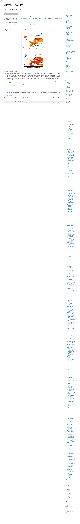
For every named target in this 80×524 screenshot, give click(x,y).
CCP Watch (68, 28)
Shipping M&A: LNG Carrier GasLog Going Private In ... (70, 240)
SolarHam (68, 56)
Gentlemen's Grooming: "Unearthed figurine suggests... (71, 135)
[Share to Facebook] (20, 101)
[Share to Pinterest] (22, 101)
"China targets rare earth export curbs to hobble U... (71, 419)
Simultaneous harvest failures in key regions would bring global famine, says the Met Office (30, 18)
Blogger (44, 521)
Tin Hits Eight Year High (71, 442)
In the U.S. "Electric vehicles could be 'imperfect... (70, 348)
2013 (67, 490)
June (68, 98)
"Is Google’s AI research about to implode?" (71, 229)
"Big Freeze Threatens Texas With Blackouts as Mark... (71, 463)
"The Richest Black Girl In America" (70, 127)
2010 (67, 494)
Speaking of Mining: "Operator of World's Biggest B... (70, 220)
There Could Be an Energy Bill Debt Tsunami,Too (70, 378)
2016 (67, 486)
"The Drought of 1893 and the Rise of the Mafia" (70, 366)
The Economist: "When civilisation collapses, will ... (71, 147)
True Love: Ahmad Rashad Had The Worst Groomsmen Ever (70, 466)
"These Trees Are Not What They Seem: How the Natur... (70, 166)
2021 (67, 89)
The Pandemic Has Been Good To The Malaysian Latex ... (70, 401)
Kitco (67, 44)
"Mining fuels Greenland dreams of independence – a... (71, 122)
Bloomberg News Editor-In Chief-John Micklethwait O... (70, 336)
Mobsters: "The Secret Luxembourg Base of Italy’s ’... (71, 425)
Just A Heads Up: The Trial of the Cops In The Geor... (70, 313)
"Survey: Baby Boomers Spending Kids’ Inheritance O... (71, 211)
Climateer (67, 512)
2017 (67, 485)
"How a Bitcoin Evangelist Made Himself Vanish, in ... (70, 287)
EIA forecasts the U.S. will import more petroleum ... (70, 277)
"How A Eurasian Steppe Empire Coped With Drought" (71, 301)
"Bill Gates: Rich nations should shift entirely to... (71, 460)
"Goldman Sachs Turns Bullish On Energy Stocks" (71, 354)
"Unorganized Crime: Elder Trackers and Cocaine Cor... (70, 119)
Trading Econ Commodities (68, 61)
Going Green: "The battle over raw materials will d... (70, 132)
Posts (68, 75)
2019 (67, 482)
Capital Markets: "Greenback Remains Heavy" (70, 416)
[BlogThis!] (18, 101)
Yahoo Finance (68, 67)
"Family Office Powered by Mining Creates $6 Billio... (71, 223)
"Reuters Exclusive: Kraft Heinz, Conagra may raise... (71, 384)
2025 (67, 83)
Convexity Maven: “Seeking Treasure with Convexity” (70, 199)
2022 (67, 87)
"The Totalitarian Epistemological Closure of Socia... (70, 304)
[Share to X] (19, 101)
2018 (67, 483)
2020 (67, 481)
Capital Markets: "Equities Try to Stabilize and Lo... (70, 217)
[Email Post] (15, 101)
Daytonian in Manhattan (70, 29)
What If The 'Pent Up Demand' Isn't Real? (70, 125)
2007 (67, 498)
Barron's (67, 21)
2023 (67, 86)
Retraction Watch (69, 52)
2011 (67, 493)
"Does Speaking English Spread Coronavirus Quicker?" (70, 255)
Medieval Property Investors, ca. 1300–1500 (70, 290)
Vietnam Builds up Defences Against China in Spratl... (70, 116)
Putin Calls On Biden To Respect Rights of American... (71, 205)
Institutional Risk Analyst (70, 40)
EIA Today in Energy (69, 32)
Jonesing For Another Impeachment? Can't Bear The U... (71, 307)
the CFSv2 (51, 29)
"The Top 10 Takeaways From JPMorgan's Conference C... (71, 173)
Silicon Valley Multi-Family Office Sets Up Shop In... (70, 182)
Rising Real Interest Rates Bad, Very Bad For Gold (71, 410)
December (69, 90)
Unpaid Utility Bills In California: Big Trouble (70, 252)
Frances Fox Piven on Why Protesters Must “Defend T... (71, 339)
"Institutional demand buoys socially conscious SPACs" (70, 363)
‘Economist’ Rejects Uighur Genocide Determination (70, 431)
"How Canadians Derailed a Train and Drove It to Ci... (71, 234)
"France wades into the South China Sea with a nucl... (70, 448)
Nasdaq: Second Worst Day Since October (71, 246)
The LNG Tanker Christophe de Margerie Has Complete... (70, 267)
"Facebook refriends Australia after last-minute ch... (70, 231)
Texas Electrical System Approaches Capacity (71, 457)
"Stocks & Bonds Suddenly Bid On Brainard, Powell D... (71, 208)
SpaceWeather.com (69, 71)
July (68, 97)
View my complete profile (66, 506)
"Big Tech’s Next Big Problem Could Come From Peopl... (70, 390)
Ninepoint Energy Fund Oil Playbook (71, 194)
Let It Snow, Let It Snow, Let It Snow (71, 333)
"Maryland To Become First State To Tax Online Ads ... (70, 381)
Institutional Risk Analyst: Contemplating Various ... (70, 404)
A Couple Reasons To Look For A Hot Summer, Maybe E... (70, 328)
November (69, 91)
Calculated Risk (68, 27)
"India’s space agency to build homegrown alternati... (70, 454)
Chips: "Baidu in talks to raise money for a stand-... (71, 437)
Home (34, 106)
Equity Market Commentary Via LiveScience (70, 280)
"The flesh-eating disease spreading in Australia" (71, 319)
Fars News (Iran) (69, 35)
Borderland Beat (69, 26)
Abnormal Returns (69, 15)
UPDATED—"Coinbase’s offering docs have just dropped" (70, 169)
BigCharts (68, 22)
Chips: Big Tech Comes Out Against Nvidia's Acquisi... (71, 310)
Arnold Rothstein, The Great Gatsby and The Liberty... (70, 284)
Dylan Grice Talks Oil (70, 471)
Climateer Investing (13, 5)
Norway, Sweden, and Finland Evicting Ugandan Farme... (70, 191)
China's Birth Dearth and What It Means (70, 398)
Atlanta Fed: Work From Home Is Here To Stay (71, 106)
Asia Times (68, 19)
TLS (67, 59)
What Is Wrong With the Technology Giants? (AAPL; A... (71, 249)
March (68, 102)
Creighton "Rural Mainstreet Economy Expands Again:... (71, 226)
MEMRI (67, 47)
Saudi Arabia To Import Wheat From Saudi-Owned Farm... (70, 155)
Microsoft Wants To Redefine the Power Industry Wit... (70, 395)
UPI (67, 64)
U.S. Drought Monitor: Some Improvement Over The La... (70, 179)
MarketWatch (68, 46)
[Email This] (17, 101)
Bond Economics (69, 25)
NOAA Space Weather (69, 50)
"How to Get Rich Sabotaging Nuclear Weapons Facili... (70, 351)
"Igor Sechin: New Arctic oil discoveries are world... (71, 331)
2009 (67, 496)
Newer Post (6, 106)
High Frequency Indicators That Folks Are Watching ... (71, 188)
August (68, 95)
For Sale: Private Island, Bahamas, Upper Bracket (71, 141)
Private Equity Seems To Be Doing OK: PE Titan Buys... (70, 434)
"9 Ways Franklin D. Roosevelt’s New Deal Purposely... (70, 109)
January (68, 479)
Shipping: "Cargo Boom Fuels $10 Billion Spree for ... (71, 372)
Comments (68, 77)
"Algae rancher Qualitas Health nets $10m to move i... (71, 271)
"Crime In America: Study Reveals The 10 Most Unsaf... (70, 202)
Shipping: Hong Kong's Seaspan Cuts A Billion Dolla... (71, 445)
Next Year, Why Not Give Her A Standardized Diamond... (70, 474)
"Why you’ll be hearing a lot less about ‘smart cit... (70, 237)
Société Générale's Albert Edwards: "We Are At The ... (71, 158)
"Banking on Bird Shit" (70, 160)
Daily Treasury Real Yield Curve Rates (70, 407)
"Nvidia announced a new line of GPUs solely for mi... (70, 322)
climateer (68, 503)
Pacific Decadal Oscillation (70, 51)
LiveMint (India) (68, 45)
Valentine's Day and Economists (70, 470)
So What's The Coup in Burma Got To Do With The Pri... (70, 387)
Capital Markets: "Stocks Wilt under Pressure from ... (70, 264)
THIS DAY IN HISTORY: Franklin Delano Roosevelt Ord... (71, 316)
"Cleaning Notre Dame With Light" (70, 298)
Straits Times (68, 57)
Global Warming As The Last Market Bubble (71, 293)
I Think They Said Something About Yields (70, 413)
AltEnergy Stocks (69, 16)
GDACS (67, 39)
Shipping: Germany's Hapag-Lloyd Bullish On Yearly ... (71, 369)
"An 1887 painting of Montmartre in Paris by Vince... (70, 129)
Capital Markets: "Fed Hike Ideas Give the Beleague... (70, 152)
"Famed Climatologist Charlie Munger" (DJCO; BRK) (70, 144)
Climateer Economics (69, 511)
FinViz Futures (68, 38)
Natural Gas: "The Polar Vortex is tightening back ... (71, 345)
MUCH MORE (8, 95)
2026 (67, 82)
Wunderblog (68, 66)
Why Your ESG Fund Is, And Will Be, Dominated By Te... (71, 428)
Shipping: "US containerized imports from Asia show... (70, 112)
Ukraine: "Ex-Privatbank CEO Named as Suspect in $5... (71, 163)
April (68, 101)
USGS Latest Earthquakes (70, 65)
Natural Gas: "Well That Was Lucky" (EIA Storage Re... (71, 342)
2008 (67, 497)
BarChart (67, 20)
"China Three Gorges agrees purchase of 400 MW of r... (70, 196)
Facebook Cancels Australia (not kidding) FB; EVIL (70, 375)
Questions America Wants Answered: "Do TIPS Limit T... (70, 259)
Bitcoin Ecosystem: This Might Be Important (71, 214)
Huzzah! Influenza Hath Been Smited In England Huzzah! (71, 185)
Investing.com (68, 41)
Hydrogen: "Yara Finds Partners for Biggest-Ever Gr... (71, 274)
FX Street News (68, 34)
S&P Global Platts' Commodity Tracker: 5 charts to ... (70, 243)
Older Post (61, 106)
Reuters (67, 53)
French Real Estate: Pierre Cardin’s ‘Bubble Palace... (70, 422)
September (69, 94)
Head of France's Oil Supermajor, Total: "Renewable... (70, 360)
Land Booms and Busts (71, 282)
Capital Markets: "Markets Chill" (70, 357)
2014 (67, 489)
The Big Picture (68, 58)
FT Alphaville (68, 33)
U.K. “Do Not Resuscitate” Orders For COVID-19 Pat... (70, 451)
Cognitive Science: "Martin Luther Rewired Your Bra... (70, 176)
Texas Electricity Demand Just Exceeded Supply (70, 440)
